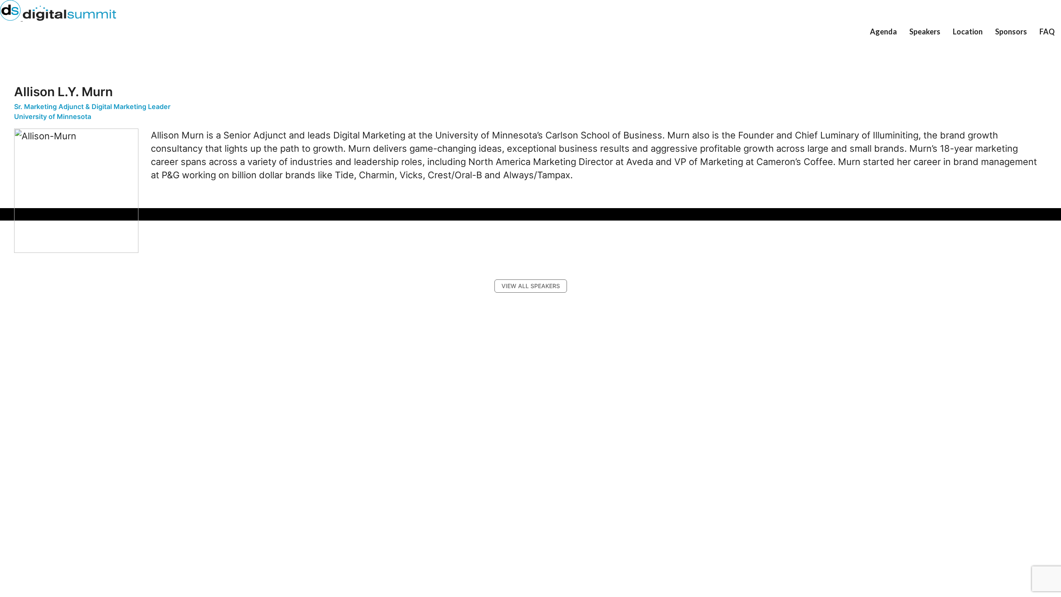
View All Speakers (938, 41)
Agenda (883, 31)
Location (968, 31)
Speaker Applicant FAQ (945, 49)
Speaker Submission (941, 45)
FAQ (1047, 31)
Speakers (924, 31)
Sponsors (1011, 31)
